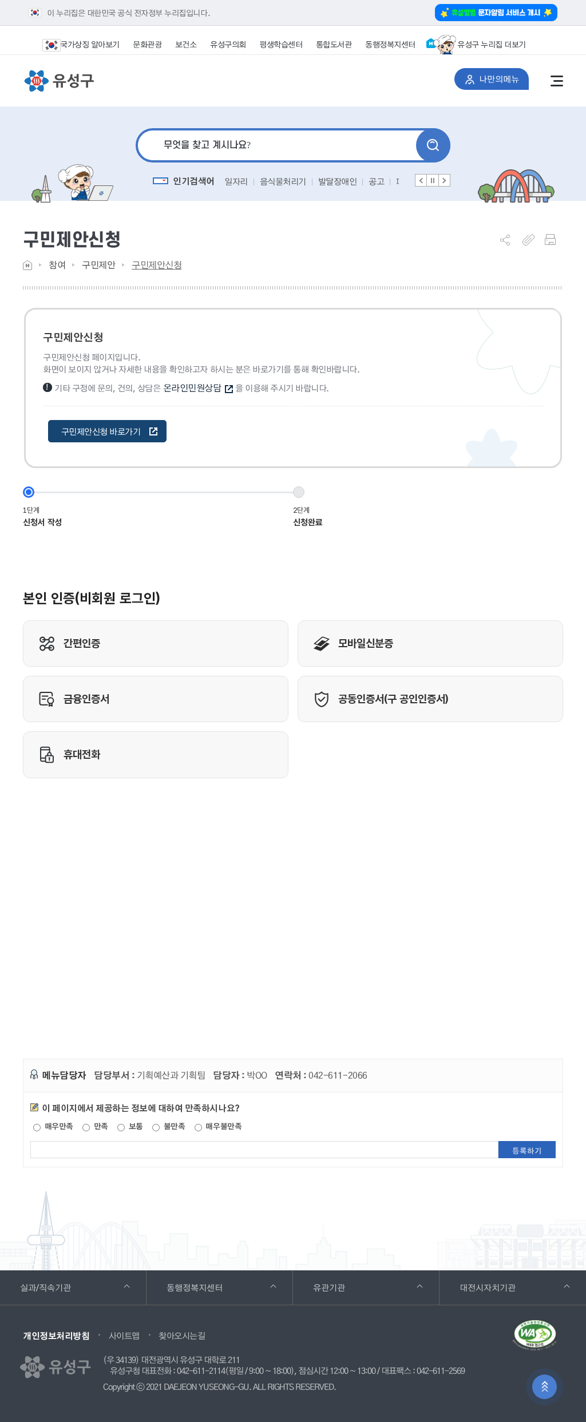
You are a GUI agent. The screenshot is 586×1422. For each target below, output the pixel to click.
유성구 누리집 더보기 (491, 44)
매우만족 (57, 1126)
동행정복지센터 (390, 44)
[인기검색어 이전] (421, 180)
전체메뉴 (557, 80)
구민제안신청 (156, 264)
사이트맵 (124, 1335)
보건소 (186, 44)
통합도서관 (334, 44)
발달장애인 (337, 181)
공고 (376, 181)
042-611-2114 (201, 1371)
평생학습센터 (280, 44)
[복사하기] (531, 239)
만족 (100, 1126)
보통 (134, 1126)
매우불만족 (222, 1126)
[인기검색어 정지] (432, 180)
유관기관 (345, 1287)
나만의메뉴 (504, 78)
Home (27, 265)
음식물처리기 (283, 181)
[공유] (509, 239)
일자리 (236, 181)
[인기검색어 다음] (444, 180)
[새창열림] (534, 1339)
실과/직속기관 (61, 1287)
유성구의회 (228, 44)
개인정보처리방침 (56, 1335)
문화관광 (147, 44)
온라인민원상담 (192, 387)
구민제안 (98, 264)
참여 (57, 264)
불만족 (173, 1126)
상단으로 (544, 1387)
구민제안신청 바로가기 (101, 431)
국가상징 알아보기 (90, 44)
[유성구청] (58, 81)
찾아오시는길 (182, 1335)
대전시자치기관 (503, 1287)
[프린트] (554, 239)
